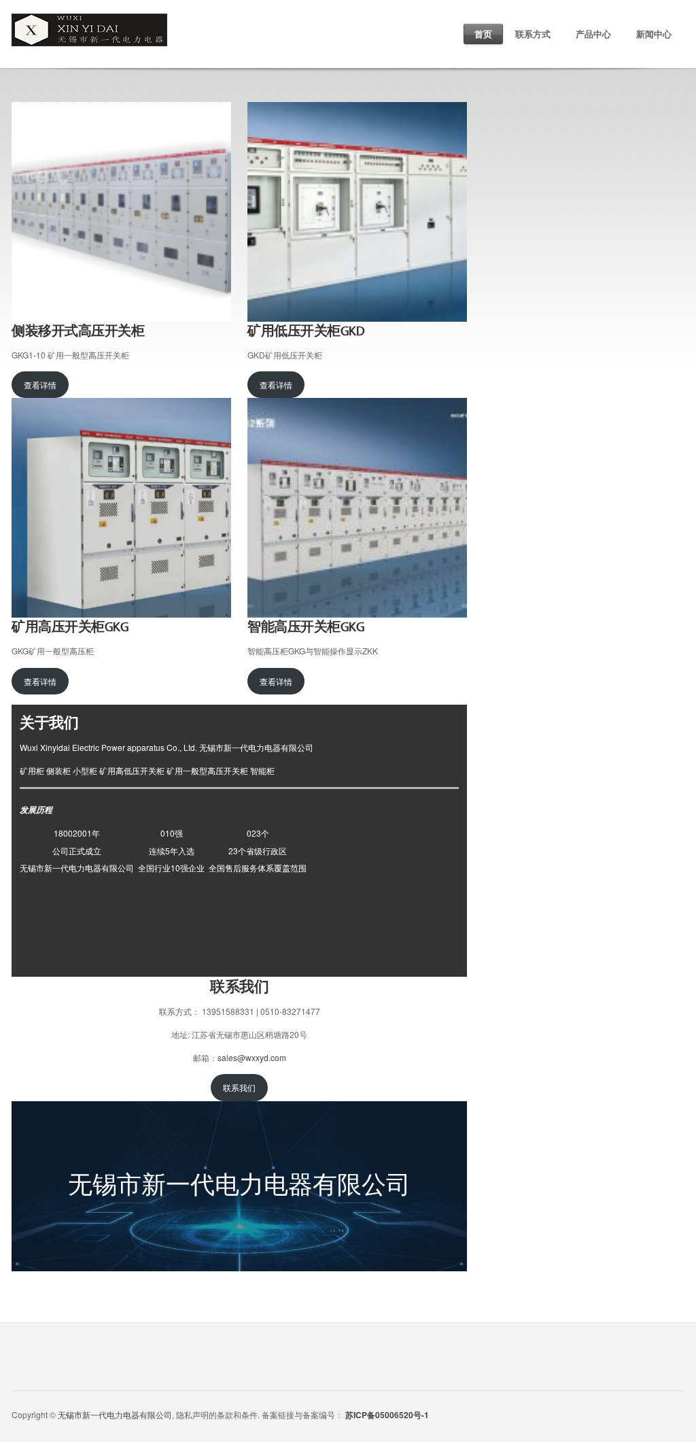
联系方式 (533, 33)
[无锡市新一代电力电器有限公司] (89, 20)
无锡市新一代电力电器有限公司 (115, 1414)
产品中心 (593, 33)
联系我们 (239, 1087)
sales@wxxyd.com (252, 1057)
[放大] (213, 120)
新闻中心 (654, 33)
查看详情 (40, 384)
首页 (483, 33)
